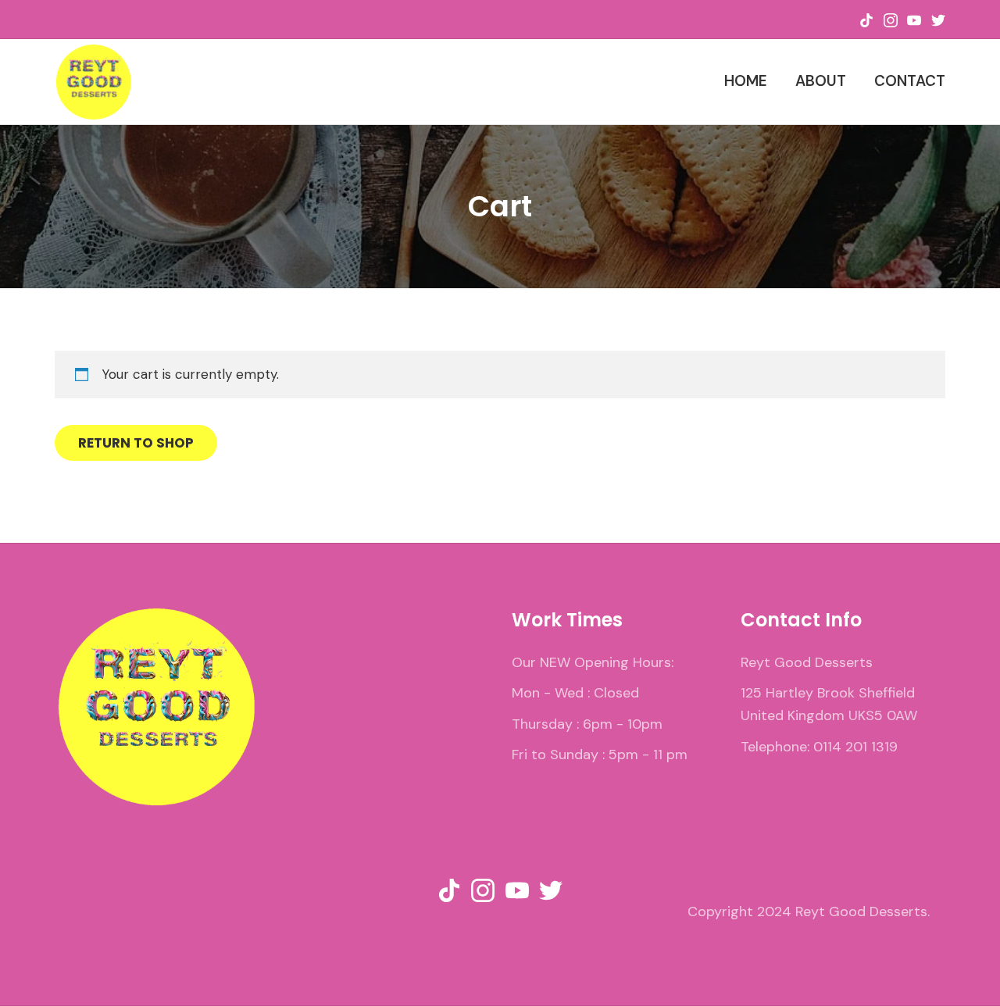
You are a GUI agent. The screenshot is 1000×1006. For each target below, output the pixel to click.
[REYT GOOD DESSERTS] (94, 82)
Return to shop (136, 442)
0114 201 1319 (855, 746)
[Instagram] (891, 19)
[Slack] (866, 19)
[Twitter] (938, 19)
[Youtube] (914, 19)
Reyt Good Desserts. (862, 911)
